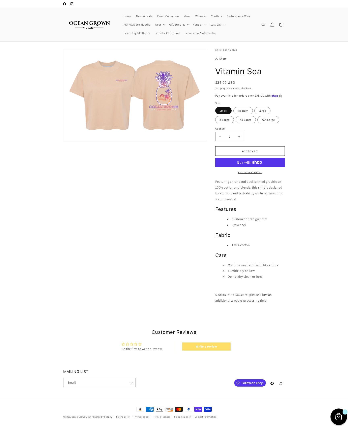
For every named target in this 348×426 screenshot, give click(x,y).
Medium (243, 110)
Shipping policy (182, 416)
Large (262, 110)
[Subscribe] (131, 383)
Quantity (220, 128)
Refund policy (123, 416)
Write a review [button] (206, 346)
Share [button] (223, 58)
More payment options (250, 171)
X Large (225, 120)
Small (223, 110)
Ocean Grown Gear (81, 416)
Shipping (220, 88)
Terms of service (161, 416)
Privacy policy (142, 416)
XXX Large (268, 120)
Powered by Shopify (102, 416)
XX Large (246, 120)
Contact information (205, 416)
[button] (216, 16)
